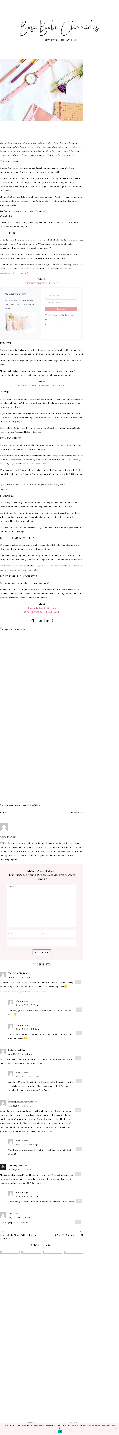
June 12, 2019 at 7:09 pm (27, 1005)
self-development (12, 805)
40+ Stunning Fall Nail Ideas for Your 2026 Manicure (103, 1070)
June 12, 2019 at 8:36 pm (20, 1105)
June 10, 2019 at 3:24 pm (20, 977)
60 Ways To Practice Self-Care (41, 608)
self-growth (26, 805)
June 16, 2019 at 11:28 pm (27, 1144)
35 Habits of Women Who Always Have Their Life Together (103, 655)
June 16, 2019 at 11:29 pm (28, 1029)
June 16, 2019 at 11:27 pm (27, 1196)
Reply (78, 981)
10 (78, 813)
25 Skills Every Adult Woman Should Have (103, 273)
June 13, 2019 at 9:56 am (20, 1169)
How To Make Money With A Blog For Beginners (18, 1236)
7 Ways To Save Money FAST (69, 1235)
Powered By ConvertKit (52, 324)
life (1, 805)
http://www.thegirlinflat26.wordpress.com (26, 991)
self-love (36, 805)
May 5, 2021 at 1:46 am (19, 1217)
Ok (60, 1431)
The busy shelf (15, 1165)
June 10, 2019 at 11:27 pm (20, 1054)
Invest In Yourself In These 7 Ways (41, 131)
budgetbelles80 (15, 1050)
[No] (116, 1429)
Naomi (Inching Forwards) (21, 1101)
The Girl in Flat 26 (17, 973)
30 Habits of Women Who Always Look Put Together (103, 1037)
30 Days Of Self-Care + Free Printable (41, 612)
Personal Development (42, 125)
